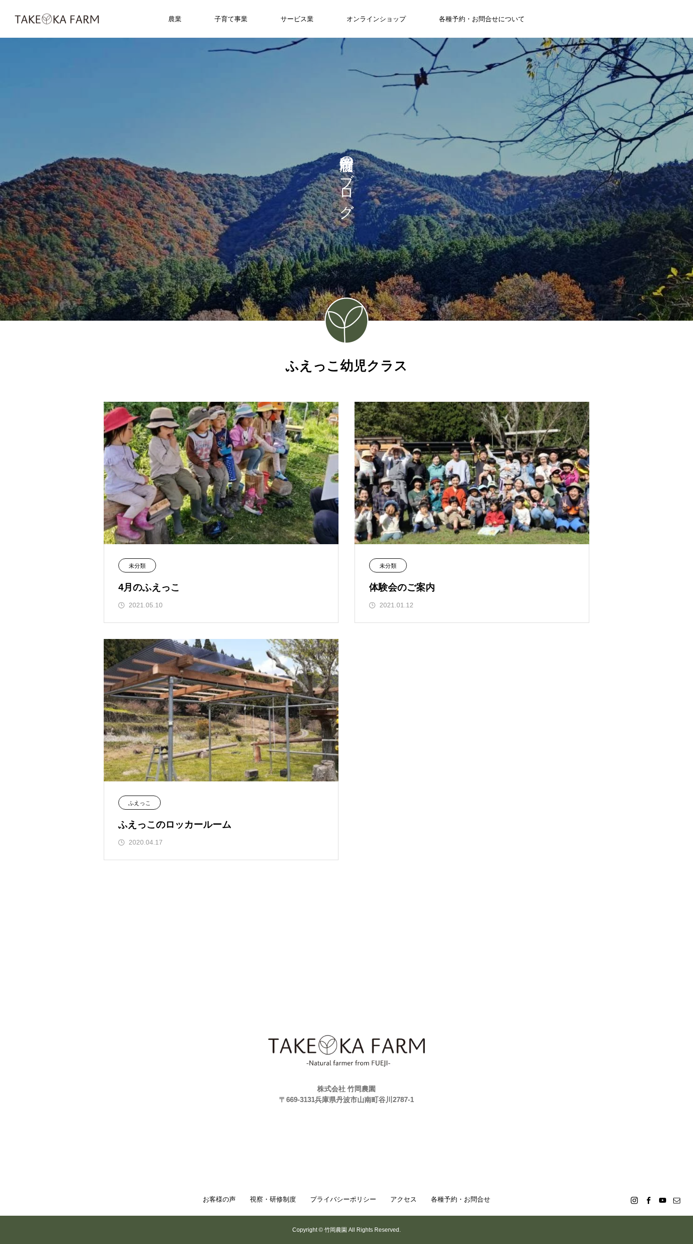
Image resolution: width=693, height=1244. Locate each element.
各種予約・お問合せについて (482, 19)
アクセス (403, 1199)
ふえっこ (139, 803)
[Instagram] (634, 1200)
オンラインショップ (376, 19)
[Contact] (676, 1200)
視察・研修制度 (273, 1199)
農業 (175, 19)
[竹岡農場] (56, 19)
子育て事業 (231, 19)
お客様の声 (219, 1199)
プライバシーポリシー (343, 1199)
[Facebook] (648, 1200)
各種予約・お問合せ (460, 1199)
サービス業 (297, 19)
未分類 (137, 566)
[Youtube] (662, 1200)
